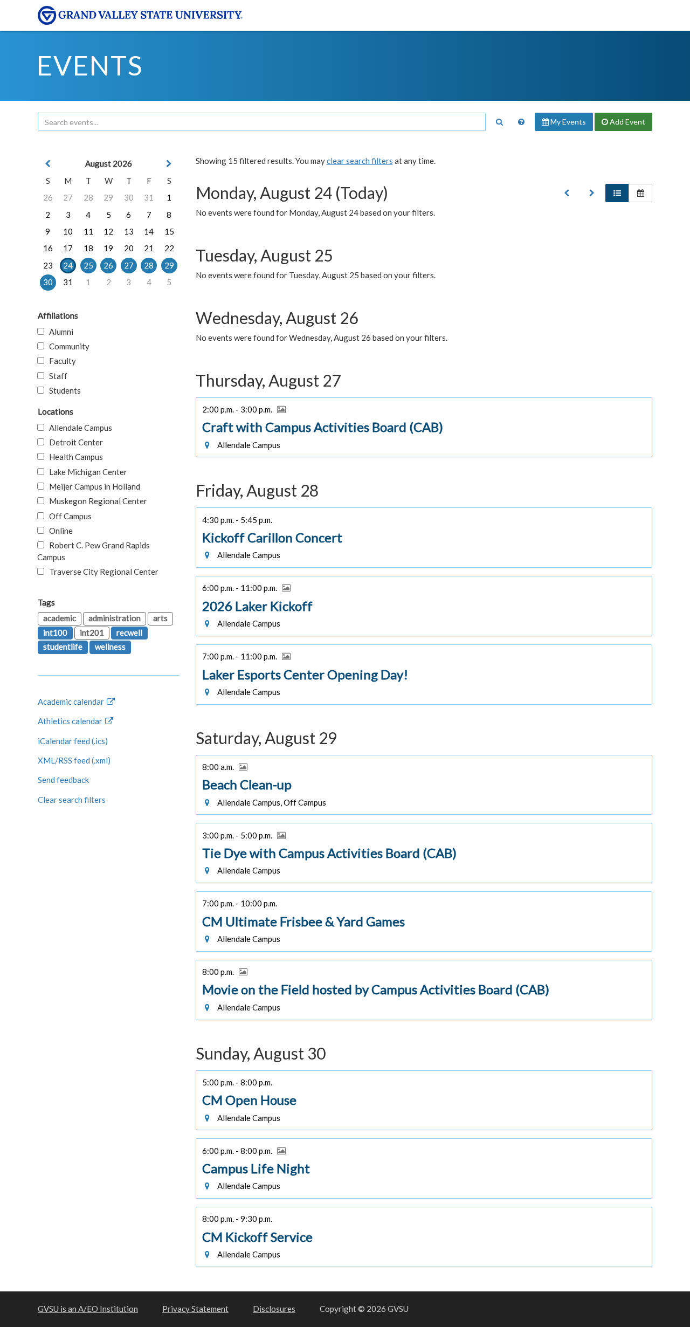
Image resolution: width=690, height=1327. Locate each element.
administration (114, 618)
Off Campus (68, 516)
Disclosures (274, 1309)
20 (129, 248)
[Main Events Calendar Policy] (521, 122)
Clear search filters (72, 800)
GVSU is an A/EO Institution (88, 1309)
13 (129, 231)
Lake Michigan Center (85, 472)
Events (90, 65)
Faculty (60, 361)
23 (48, 265)
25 (88, 265)
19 (108, 248)
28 (88, 197)
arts (160, 618)
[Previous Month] (48, 163)
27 (68, 197)
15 (169, 231)
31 (149, 197)
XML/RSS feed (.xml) (74, 760)
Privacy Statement (195, 1309)
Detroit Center (73, 442)
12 (108, 231)
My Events (567, 121)
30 (129, 197)
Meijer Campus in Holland (92, 486)
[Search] (499, 122)
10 (68, 231)
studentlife (62, 646)
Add (626, 121)
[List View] (617, 193)
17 (68, 248)
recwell (129, 632)
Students (62, 390)
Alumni (58, 331)
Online (58, 530)
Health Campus (73, 457)
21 (149, 248)
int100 (55, 632)
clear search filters (360, 161)
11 (88, 231)
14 (149, 231)
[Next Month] (169, 163)
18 (88, 248)
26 (48, 197)
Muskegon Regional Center (95, 501)
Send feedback (63, 780)
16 (48, 248)
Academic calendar (72, 701)
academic (59, 618)
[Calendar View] (640, 193)
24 (68, 265)
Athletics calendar (71, 721)
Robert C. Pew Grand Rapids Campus (93, 550)
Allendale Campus (78, 427)
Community (66, 346)
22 (169, 248)
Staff (55, 376)
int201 (92, 632)
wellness (110, 646)
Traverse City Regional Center (101, 571)
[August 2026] (566, 193)
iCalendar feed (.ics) (73, 741)
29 (108, 197)
